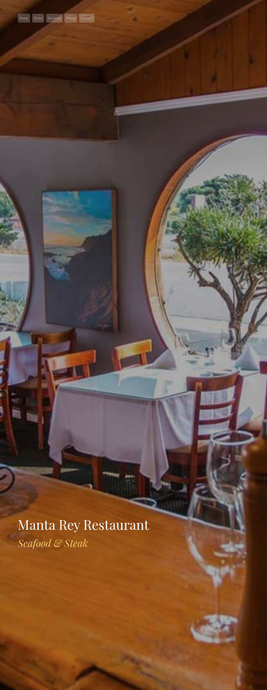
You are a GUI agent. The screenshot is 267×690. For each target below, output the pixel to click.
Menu (38, 18)
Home (23, 18)
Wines (70, 18)
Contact (87, 18)
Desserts (54, 18)
